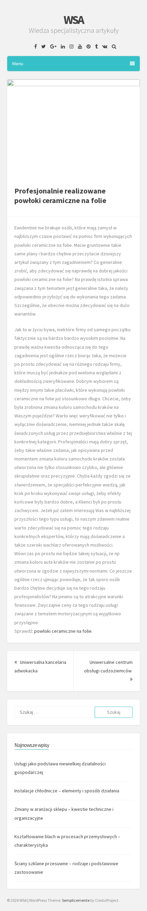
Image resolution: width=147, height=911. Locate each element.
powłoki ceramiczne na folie (63, 631)
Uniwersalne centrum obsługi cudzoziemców (108, 670)
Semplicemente (76, 900)
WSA (73, 19)
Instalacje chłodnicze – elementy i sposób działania (66, 791)
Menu (17, 64)
